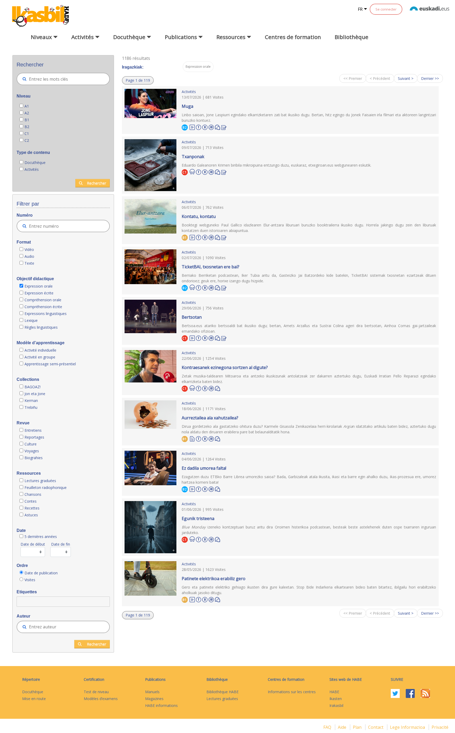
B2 (26, 126)
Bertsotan (192, 317)
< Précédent (380, 78)
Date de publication (41, 572)
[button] (138, 80)
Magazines (154, 698)
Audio (29, 256)
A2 (26, 112)
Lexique (31, 320)
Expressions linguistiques (45, 313)
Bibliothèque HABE (222, 691)
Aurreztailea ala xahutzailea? (210, 418)
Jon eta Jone (34, 393)
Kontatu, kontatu (199, 216)
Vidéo (29, 249)
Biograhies (34, 457)
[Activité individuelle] (204, 126)
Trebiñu (30, 407)
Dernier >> (430, 78)
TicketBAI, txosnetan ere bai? (210, 267)
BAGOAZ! (32, 386)
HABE (334, 691)
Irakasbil (336, 705)
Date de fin (60, 544)
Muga (187, 106)
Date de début (33, 544)
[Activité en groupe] (198, 126)
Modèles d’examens (101, 698)
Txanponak (193, 156)
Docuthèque (35, 162)
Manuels (152, 691)
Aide (342, 727)
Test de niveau (96, 691)
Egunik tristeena (198, 518)
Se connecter (386, 9)
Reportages (34, 437)
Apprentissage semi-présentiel (50, 363)
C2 (26, 140)
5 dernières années (40, 536)
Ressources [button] (231, 37)
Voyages (31, 450)
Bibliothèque (351, 37)
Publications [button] (181, 37)
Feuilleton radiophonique (45, 487)
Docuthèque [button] (130, 37)
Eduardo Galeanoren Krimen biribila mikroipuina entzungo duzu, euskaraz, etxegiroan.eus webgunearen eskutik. (276, 165)
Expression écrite (38, 292)
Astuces (31, 514)
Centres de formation (293, 37)
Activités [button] (83, 37)
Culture (30, 443)
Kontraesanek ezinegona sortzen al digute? (225, 367)
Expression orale (38, 286)
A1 (26, 106)
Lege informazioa (408, 727)
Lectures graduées (40, 480)
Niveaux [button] (42, 37)
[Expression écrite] (223, 127)
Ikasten (335, 698)
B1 (26, 119)
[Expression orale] (217, 127)
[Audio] (192, 172)
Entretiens (33, 430)
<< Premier (352, 78)
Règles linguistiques (41, 327)
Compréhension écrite (43, 306)
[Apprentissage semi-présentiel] (211, 126)
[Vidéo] (192, 127)
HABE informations (161, 705)
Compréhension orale (42, 299)
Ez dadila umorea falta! (204, 468)
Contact (376, 727)
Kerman (31, 400)
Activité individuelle (40, 350)
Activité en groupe (39, 357)
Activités (31, 169)
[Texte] (192, 438)
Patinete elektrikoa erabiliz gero (213, 578)
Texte (29, 263)
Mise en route (34, 698)
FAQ (327, 727)
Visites (29, 579)
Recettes (31, 508)
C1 (26, 133)
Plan (358, 727)
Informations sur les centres (292, 691)
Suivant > (405, 78)
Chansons (32, 494)
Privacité (440, 727)
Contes (30, 501)
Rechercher (96, 183)
